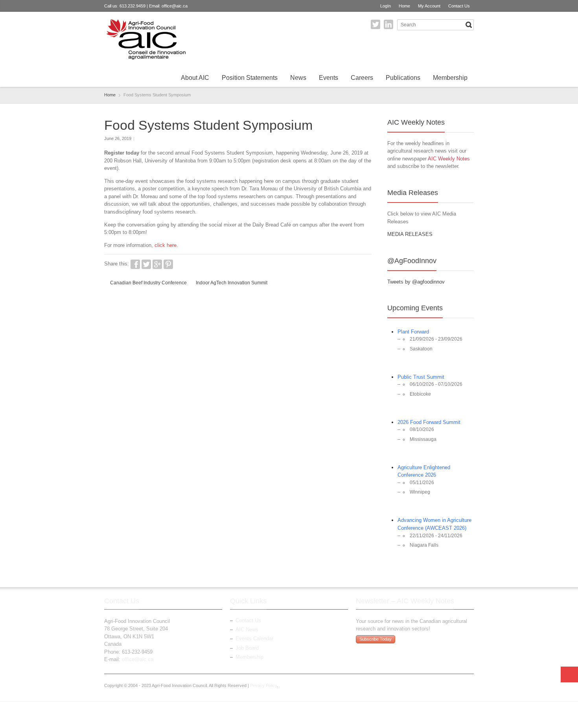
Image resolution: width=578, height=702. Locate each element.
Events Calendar (254, 638)
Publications (403, 77)
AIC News (247, 629)
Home (404, 6)
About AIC (195, 77)
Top (569, 674)
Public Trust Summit (421, 377)
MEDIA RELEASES (410, 234)
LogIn (385, 6)
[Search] (468, 25)
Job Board (247, 648)
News (298, 77)
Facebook (135, 264)
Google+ (157, 264)
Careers (362, 77)
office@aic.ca (175, 6)
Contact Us (459, 6)
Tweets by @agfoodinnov (416, 282)
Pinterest (168, 264)
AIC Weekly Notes (449, 159)
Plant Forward (413, 332)
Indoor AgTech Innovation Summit (231, 283)
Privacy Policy (263, 685)
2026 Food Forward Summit (429, 422)
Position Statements (250, 77)
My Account (429, 6)
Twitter (375, 24)
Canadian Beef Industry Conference (148, 283)
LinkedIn (388, 24)
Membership (450, 77)
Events (328, 77)
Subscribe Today (375, 639)
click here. (167, 245)
